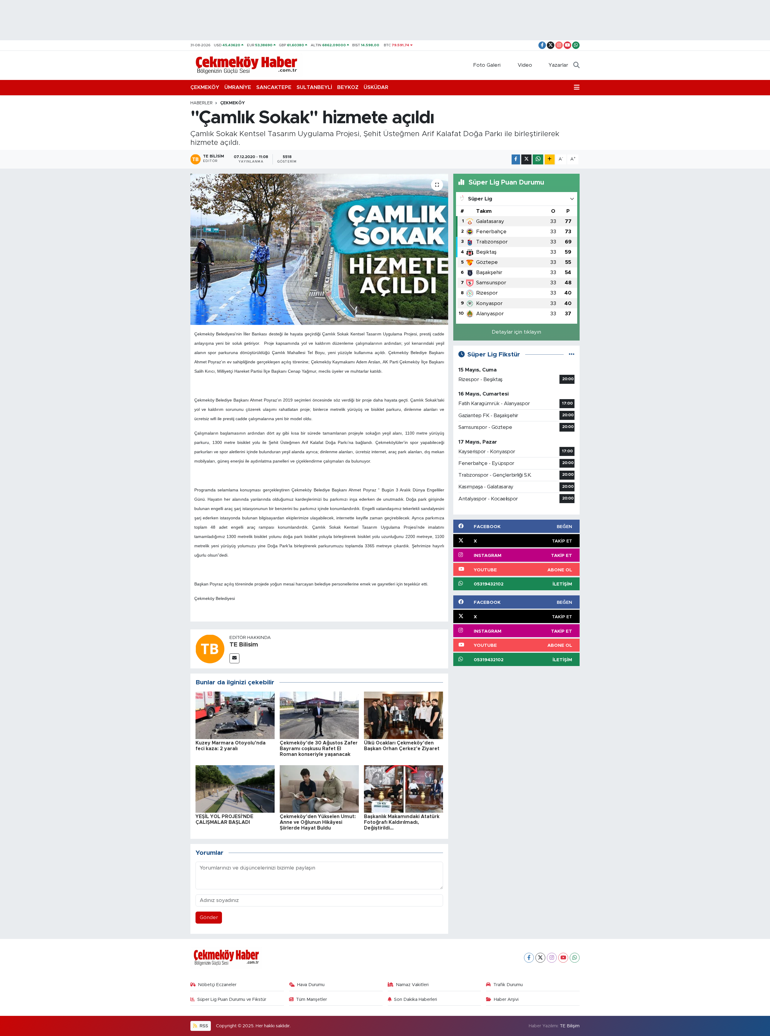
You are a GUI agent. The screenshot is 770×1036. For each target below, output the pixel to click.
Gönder (209, 917)
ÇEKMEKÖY (204, 87)
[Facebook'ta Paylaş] (516, 159)
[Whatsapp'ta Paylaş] (538, 159)
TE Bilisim (243, 645)
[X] (540, 958)
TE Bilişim (570, 1026)
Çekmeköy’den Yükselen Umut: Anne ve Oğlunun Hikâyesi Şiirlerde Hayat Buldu (318, 822)
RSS (203, 1026)
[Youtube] (563, 958)
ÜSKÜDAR (376, 87)
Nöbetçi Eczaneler (217, 985)
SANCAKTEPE (273, 87)
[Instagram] (552, 958)
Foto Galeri (486, 65)
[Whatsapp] (575, 958)
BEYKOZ (348, 87)
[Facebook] (529, 958)
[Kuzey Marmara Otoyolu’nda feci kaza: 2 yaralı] (235, 714)
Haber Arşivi (506, 999)
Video (525, 65)
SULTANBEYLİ (314, 87)
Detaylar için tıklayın (516, 332)
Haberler (201, 103)
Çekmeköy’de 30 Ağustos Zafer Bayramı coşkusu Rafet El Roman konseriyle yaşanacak (319, 749)
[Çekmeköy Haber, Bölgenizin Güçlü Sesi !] (246, 65)
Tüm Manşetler (311, 999)
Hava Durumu (311, 985)
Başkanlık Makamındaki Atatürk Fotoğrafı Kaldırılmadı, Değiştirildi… (401, 822)
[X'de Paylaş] (526, 159)
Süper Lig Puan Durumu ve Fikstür (231, 999)
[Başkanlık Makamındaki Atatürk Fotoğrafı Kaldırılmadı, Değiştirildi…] (403, 788)
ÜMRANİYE (237, 87)
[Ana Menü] (577, 87)
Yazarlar (558, 65)
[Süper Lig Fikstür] (571, 354)
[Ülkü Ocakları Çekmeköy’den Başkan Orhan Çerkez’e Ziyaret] (403, 714)
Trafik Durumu (508, 985)
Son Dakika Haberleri (415, 999)
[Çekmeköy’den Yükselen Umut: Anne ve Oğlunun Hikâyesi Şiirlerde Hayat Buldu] (319, 788)
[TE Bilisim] (210, 648)
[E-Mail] (234, 658)
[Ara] (576, 65)
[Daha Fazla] (550, 159)
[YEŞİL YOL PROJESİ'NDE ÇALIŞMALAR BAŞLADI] (235, 788)
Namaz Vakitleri (412, 985)
